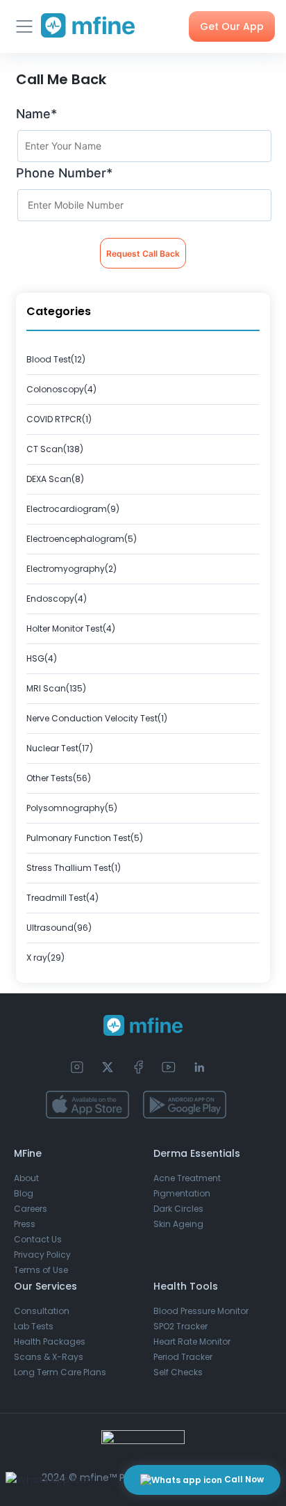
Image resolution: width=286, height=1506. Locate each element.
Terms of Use (41, 1270)
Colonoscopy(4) (61, 389)
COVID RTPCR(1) (59, 419)
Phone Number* (64, 173)
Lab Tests (33, 1326)
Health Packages (49, 1341)
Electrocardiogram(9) (72, 509)
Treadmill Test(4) (62, 898)
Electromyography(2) (71, 569)
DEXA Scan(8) (55, 479)
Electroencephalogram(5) (81, 539)
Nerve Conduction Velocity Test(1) (96, 718)
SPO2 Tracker (180, 1326)
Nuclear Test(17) (59, 748)
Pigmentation (181, 1193)
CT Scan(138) (54, 449)
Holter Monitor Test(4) (70, 628)
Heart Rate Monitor (191, 1341)
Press (24, 1224)
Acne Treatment (187, 1178)
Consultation (41, 1311)
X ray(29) (45, 957)
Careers (30, 1209)
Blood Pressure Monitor (201, 1311)
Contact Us (38, 1239)
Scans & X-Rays (48, 1357)
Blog (23, 1193)
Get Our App (232, 26)
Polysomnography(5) (71, 808)
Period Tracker (182, 1357)
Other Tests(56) (58, 778)
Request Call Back (143, 253)
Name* (36, 113)
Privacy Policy (42, 1254)
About (26, 1178)
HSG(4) (41, 658)
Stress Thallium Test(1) (73, 868)
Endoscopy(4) (56, 598)
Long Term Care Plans (60, 1372)
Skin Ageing (178, 1224)
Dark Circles (178, 1209)
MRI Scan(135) (56, 688)
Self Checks (178, 1372)
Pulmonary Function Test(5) (84, 838)
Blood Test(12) (55, 359)
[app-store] (87, 1105)
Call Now (243, 1479)
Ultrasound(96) (59, 928)
